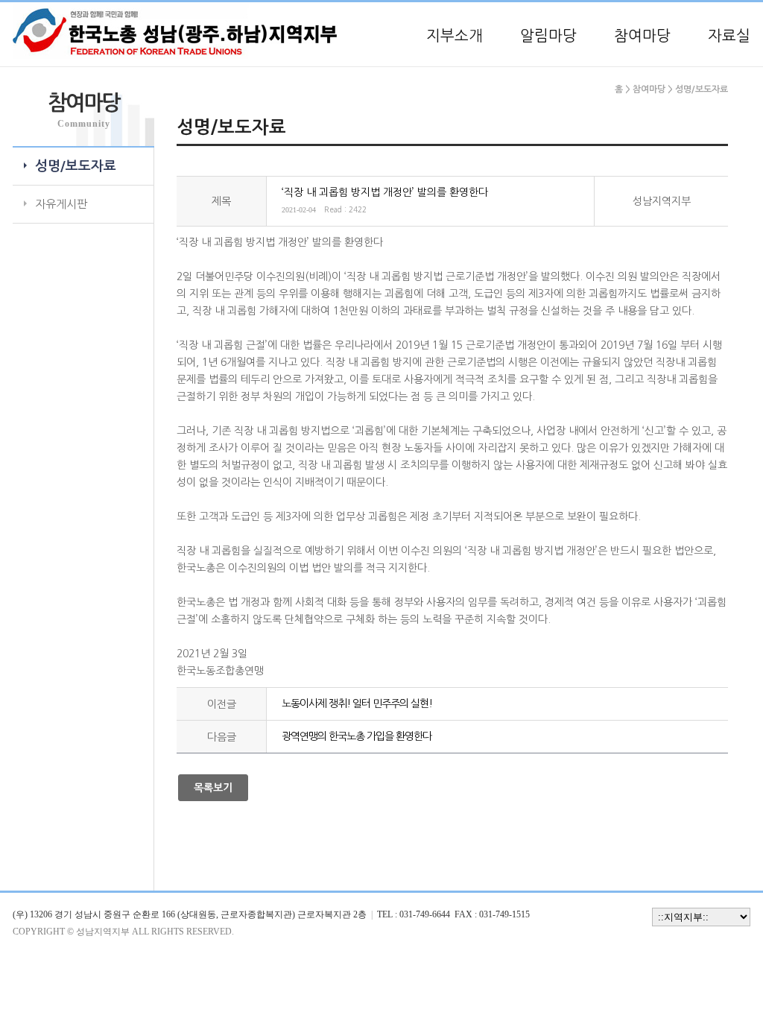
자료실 (729, 35)
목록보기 (213, 788)
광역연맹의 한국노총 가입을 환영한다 (356, 736)
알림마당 (548, 35)
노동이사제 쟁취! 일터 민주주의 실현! (357, 703)
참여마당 (642, 35)
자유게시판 (61, 203)
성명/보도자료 (75, 166)
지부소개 (454, 35)
